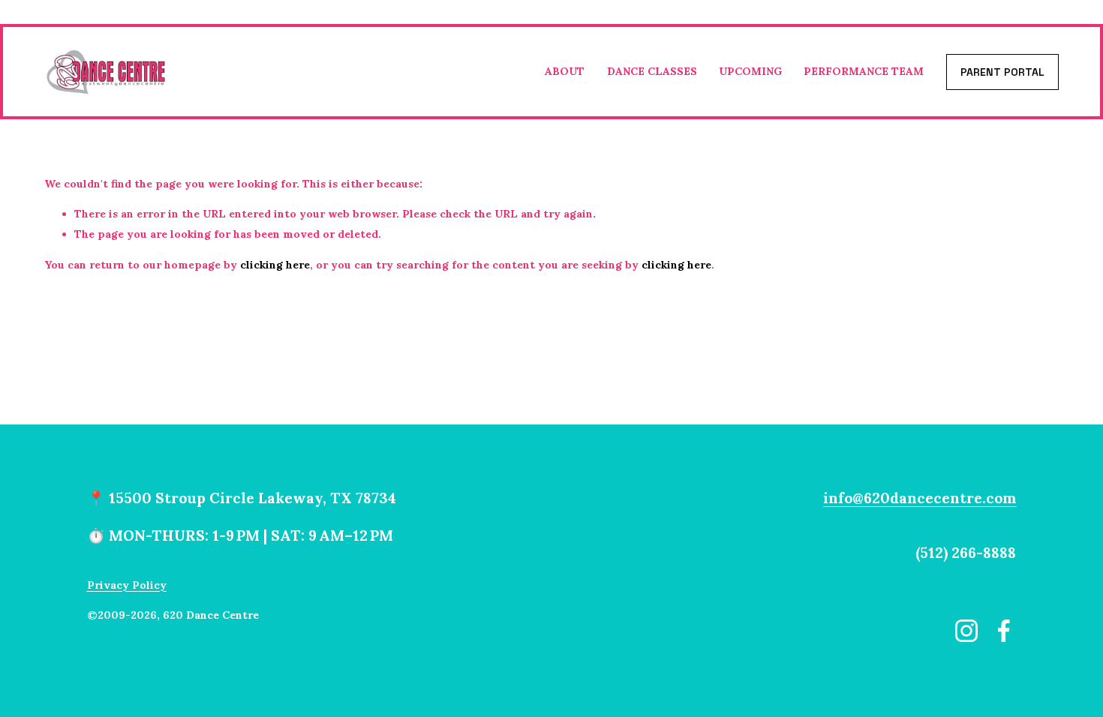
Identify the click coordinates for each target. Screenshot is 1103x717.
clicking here (275, 265)
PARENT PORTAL (1002, 72)
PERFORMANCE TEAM (864, 71)
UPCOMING (750, 71)
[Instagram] (966, 631)
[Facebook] (1004, 631)
